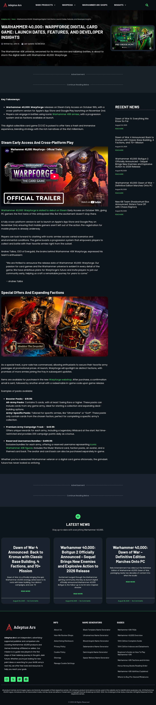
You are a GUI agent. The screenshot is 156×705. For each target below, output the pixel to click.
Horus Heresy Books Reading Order (132, 665)
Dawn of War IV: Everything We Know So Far (131, 120)
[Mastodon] (19, 679)
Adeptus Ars (5, 19)
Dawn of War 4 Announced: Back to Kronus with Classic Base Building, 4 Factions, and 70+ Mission (134, 140)
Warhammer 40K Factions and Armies (133, 660)
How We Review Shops (63, 635)
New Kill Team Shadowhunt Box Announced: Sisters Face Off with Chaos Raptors (132, 204)
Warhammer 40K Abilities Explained (133, 671)
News (14, 19)
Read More (119, 129)
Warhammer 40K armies (66, 114)
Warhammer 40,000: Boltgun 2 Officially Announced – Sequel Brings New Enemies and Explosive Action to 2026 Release (133, 162)
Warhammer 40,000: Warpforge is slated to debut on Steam (34, 210)
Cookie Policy (59, 652)
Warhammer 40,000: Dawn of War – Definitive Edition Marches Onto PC (134, 184)
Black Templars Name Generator (96, 629)
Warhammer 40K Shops (94, 5)
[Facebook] (26, 679)
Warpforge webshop (60, 379)
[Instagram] (6, 679)
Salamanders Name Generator (96, 646)
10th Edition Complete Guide (130, 641)
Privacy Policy (59, 646)
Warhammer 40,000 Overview (130, 635)
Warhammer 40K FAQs (127, 629)
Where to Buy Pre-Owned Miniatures (133, 677)
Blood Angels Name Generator (96, 641)
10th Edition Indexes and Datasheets (133, 646)
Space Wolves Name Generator (96, 657)
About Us (58, 629)
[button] (147, 5)
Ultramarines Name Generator (96, 635)
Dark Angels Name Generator (95, 652)
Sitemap (57, 657)
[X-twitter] (13, 679)
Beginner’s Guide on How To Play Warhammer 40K (131, 653)
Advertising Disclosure (63, 641)
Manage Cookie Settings (64, 663)
